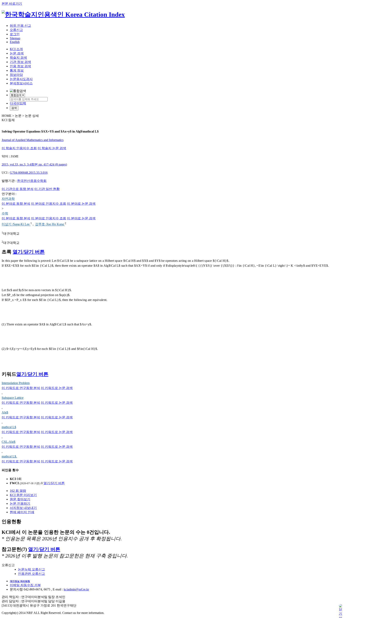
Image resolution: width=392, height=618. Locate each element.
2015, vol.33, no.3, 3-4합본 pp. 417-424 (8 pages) (34, 164)
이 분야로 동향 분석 (16, 203)
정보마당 (16, 74)
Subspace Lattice (12, 397)
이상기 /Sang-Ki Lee (16, 224)
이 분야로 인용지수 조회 (48, 203)
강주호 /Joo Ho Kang (50, 224)
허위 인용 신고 (20, 25)
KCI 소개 (16, 49)
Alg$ (5, 412)
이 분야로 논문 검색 (81, 203)
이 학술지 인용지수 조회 (19, 148)
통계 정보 (17, 70)
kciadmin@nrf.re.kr (76, 589)
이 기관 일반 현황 (47, 189)
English (15, 42)
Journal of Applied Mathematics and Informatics (32, 140)
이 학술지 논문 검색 (52, 148)
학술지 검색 (18, 57)
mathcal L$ (9, 427)
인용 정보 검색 (20, 66)
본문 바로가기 (12, 3)
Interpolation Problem (16, 383)
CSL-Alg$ (8, 441)
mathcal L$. (9, 456)
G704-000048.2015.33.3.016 (29, 172)
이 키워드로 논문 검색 (57, 388)
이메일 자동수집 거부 (25, 585)
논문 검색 (17, 53)
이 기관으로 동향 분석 (17, 189)
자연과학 (8, 198)
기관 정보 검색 (20, 62)
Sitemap (15, 38)
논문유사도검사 (21, 79)
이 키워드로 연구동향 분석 (21, 388)
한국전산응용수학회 (32, 180)
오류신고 (16, 30)
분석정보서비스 (21, 83)
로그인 (15, 34)
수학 (5, 213)
